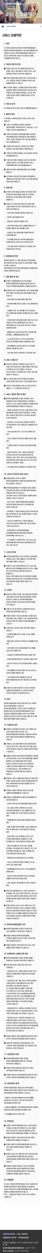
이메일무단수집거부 (9, 1238)
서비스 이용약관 (11, 26)
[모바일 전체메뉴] (38, 4)
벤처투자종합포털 (12, 4)
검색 (33, 4)
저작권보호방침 (23, 1238)
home (2, 26)
